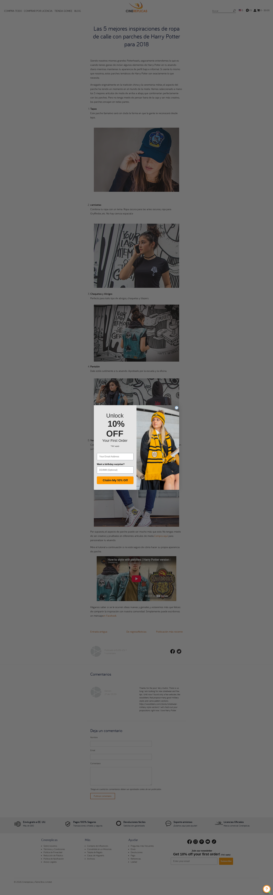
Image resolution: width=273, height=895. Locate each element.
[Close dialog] (176, 407)
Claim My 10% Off (115, 480)
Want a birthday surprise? (111, 464)
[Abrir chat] (267, 889)
